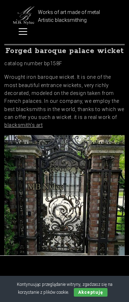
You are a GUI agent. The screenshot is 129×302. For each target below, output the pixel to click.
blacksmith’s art (23, 125)
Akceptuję (90, 292)
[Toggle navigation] (23, 31)
